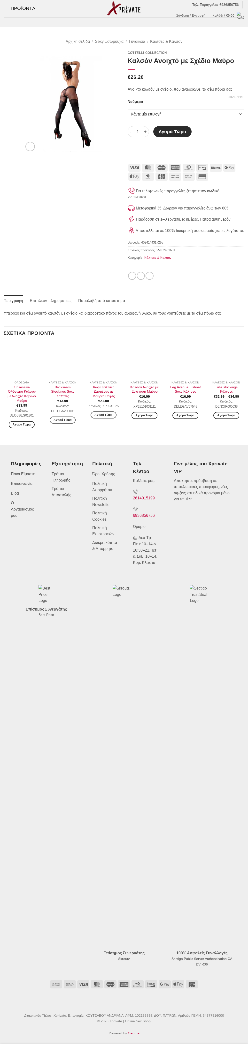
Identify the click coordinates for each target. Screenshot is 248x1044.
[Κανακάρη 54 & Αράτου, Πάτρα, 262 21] (177, 4)
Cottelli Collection (147, 53)
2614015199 (144, 498)
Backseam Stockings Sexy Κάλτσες (62, 391)
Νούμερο (135, 102)
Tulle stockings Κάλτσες (226, 389)
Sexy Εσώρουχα (109, 41)
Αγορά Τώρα (172, 131)
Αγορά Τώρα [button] (62, 419)
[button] (19, 8)
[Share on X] (141, 276)
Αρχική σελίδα (78, 41)
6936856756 (144, 515)
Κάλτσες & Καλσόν (166, 41)
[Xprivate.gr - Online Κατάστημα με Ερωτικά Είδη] (124, 8)
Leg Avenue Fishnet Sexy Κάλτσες (185, 389)
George (134, 1033)
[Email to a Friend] (150, 276)
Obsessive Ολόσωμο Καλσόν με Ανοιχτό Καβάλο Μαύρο (22, 394)
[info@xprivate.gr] (187, 4)
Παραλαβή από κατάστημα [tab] (101, 301)
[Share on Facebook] (132, 276)
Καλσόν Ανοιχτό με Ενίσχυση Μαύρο (144, 389)
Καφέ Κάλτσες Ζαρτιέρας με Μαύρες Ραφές (104, 391)
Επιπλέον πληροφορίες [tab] (50, 301)
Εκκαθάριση (236, 96)
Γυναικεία (137, 41)
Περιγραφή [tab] (13, 301)
